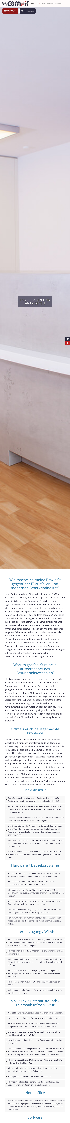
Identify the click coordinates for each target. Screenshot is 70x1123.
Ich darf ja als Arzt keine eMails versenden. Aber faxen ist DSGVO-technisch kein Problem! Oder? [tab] (35, 1061)
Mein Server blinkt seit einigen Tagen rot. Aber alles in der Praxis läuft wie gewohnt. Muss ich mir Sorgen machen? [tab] (35, 911)
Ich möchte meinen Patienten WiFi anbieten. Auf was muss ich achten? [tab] (34, 983)
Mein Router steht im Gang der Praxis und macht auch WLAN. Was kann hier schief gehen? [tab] (35, 991)
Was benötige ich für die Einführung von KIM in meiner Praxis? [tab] (34, 1018)
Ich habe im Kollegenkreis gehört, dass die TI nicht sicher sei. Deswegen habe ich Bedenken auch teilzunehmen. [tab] (33, 1083)
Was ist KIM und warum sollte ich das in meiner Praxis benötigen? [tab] (35, 1013)
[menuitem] (10, 3)
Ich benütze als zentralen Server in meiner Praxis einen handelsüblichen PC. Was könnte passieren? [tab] (31, 883)
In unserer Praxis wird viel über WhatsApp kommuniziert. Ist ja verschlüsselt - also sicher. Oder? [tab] (34, 1033)
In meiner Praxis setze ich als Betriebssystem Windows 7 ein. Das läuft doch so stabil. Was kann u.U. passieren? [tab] (35, 902)
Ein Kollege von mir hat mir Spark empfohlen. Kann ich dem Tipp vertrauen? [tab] (35, 1041)
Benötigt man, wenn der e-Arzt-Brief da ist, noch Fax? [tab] (30, 1076)
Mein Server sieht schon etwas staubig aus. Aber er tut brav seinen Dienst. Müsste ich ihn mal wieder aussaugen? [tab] (36, 819)
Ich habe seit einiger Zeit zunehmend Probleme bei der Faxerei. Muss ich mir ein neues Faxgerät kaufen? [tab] (34, 1069)
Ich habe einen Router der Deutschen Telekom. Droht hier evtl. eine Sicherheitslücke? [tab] (36, 952)
